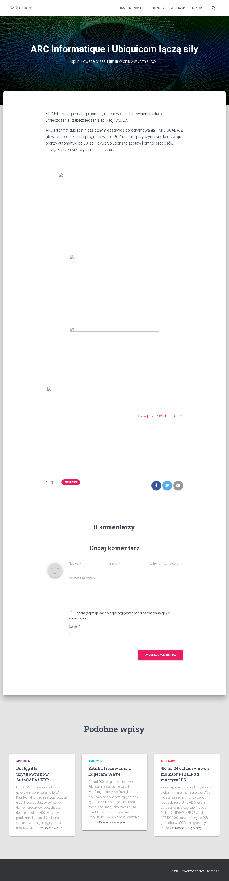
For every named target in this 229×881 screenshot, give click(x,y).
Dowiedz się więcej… (50, 828)
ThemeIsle (212, 871)
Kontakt (198, 7)
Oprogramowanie (129, 7)
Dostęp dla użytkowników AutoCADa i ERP (32, 774)
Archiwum (178, 7)
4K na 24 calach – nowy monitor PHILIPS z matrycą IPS (185, 774)
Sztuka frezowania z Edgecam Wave (109, 771)
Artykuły (157, 7)
